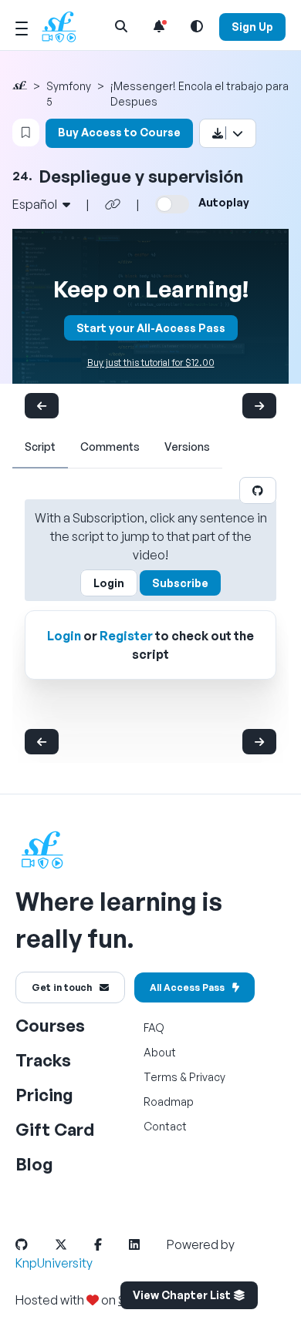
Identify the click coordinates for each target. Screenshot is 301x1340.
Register (126, 635)
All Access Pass (187, 987)
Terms (161, 1076)
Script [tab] (40, 446)
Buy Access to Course (119, 132)
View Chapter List (183, 1294)
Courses (50, 1025)
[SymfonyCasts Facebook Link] (110, 1244)
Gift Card (54, 1129)
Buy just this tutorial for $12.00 (151, 362)
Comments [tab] (110, 446)
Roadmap (169, 1101)
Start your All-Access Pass (150, 327)
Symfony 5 (68, 93)
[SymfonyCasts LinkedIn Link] (146, 1244)
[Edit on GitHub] (257, 490)
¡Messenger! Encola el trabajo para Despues (199, 93)
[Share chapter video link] (112, 204)
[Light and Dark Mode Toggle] (196, 26)
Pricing (44, 1094)
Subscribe (180, 582)
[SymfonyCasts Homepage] (65, 26)
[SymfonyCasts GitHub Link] (33, 1244)
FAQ (154, 1027)
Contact (165, 1126)
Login (108, 582)
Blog (34, 1164)
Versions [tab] (187, 446)
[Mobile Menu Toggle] (21, 26)
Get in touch (62, 987)
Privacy (207, 1076)
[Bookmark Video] (25, 132)
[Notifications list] (159, 26)
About (160, 1052)
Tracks (43, 1059)
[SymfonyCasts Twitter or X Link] (73, 1244)
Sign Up (252, 26)
